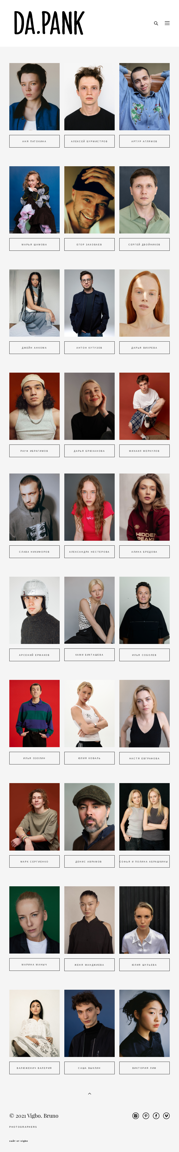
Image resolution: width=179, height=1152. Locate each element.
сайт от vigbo (18, 1141)
